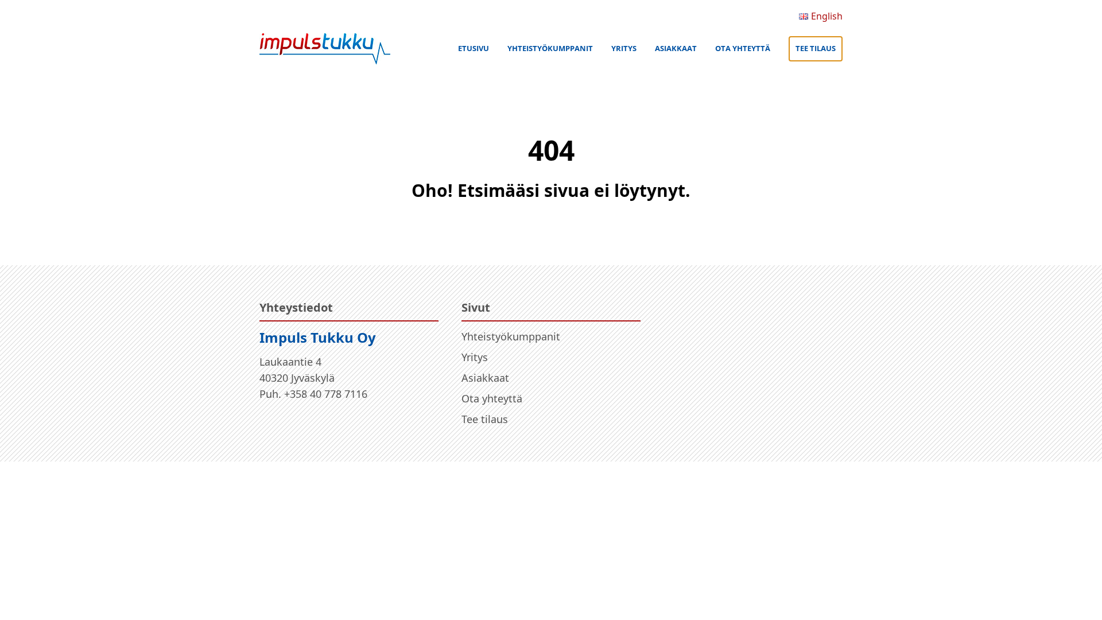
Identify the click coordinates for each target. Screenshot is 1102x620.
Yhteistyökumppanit (550, 48)
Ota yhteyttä (742, 48)
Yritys (624, 48)
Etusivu (473, 48)
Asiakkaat (676, 48)
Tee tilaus (816, 48)
